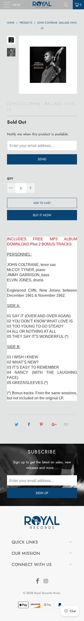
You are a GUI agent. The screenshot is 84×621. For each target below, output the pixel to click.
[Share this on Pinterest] (41, 424)
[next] (72, 65)
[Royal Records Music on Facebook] (37, 581)
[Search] (67, 5)
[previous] (23, 65)
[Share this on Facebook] (29, 424)
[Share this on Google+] (54, 424)
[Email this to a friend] (66, 424)
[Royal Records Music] (42, 4)
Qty (10, 178)
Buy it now (42, 215)
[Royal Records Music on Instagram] (45, 581)
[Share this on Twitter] (16, 424)
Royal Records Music (47, 593)
